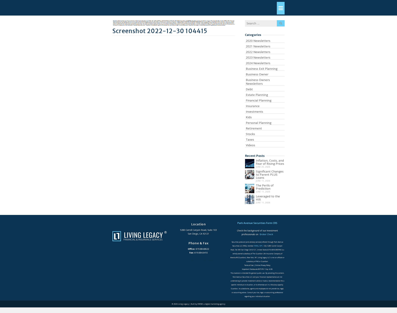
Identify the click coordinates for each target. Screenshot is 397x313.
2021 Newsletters (258, 46)
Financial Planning (258, 100)
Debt (249, 89)
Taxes (250, 140)
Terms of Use (248, 265)
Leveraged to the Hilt (268, 197)
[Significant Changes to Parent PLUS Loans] (249, 174)
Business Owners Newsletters (258, 82)
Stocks (250, 134)
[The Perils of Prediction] (249, 188)
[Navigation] (281, 8)
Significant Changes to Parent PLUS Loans (269, 174)
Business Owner (257, 74)
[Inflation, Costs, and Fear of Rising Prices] (249, 163)
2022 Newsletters (258, 52)
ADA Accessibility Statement (198, 260)
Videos (250, 145)
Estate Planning (257, 95)
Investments (254, 112)
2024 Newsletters (258, 63)
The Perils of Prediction (265, 187)
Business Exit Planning (261, 69)
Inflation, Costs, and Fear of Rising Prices (270, 162)
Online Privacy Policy (262, 265)
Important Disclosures (250, 269)
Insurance (253, 106)
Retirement (254, 128)
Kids (249, 117)
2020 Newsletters (258, 41)
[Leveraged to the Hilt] (249, 199)
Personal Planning (258, 123)
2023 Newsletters (258, 57)
